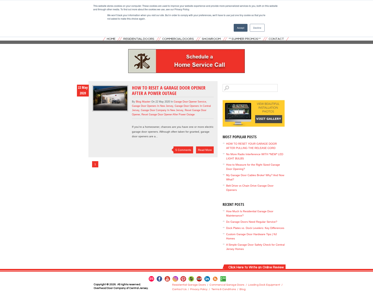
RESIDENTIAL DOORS (138, 38)
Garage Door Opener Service (190, 101)
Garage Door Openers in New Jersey (152, 105)
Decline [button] (257, 27)
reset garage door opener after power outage (168, 114)
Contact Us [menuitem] (179, 289)
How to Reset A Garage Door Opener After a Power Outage (168, 90)
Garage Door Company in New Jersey (162, 110)
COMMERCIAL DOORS (178, 38)
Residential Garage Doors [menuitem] (189, 284)
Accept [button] (240, 27)
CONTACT (276, 38)
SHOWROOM (211, 38)
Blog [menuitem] (243, 289)
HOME (111, 38)
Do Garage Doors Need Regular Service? (251, 221)
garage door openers (145, 131)
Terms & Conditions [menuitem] (223, 289)
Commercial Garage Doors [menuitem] (226, 284)
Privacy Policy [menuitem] (198, 289)
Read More (205, 149)
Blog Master (143, 101)
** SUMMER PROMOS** (245, 38)
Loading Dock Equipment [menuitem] (264, 284)
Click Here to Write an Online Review (256, 267)
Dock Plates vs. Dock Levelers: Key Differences (255, 228)
